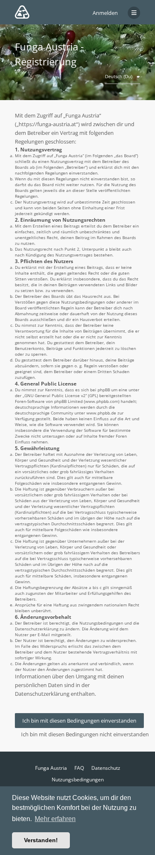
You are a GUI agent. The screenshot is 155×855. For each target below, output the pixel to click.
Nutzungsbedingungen (78, 779)
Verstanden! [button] (41, 840)
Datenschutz (105, 767)
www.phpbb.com (101, 401)
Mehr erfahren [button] (55, 818)
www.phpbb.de (101, 413)
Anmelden (105, 13)
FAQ (79, 767)
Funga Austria (51, 767)
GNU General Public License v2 (55, 395)
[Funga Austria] (22, 12)
